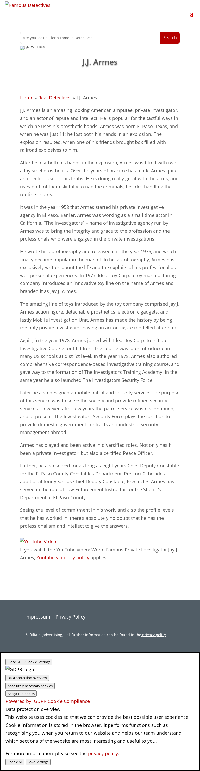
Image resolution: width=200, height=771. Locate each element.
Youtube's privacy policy (62, 557)
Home (26, 98)
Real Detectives (55, 98)
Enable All (15, 762)
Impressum (37, 617)
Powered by (47, 701)
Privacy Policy (70, 617)
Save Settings (38, 762)
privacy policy (153, 634)
